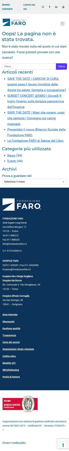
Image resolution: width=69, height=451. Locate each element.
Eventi (11, 161)
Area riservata (10, 314)
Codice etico (9, 356)
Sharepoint (8, 321)
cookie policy (19, 442)
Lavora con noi (29, 6)
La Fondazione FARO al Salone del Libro (35, 141)
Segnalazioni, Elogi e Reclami (18, 349)
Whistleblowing (11, 370)
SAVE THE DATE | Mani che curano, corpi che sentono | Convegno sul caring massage (36, 118)
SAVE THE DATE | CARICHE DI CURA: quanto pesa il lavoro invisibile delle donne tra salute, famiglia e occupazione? (36, 84)
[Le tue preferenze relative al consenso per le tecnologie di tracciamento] (63, 445)
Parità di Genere (11, 376)
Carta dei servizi (11, 342)
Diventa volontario (7, 6)
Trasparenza (9, 335)
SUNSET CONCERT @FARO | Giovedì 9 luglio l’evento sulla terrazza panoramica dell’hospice (35, 101)
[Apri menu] (62, 23)
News (11, 155)
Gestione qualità (11, 328)
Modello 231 (9, 363)
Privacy (6, 442)
